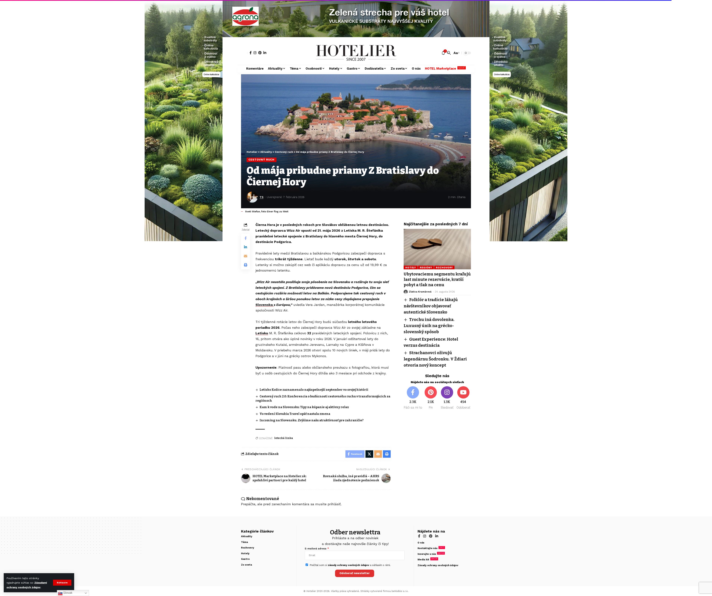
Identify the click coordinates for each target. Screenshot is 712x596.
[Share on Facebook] (245, 238)
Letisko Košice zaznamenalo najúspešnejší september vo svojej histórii (314, 389)
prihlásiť (334, 504)
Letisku (262, 333)
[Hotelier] (356, 53)
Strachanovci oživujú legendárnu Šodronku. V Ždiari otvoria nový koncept (435, 359)
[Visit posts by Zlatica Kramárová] (406, 292)
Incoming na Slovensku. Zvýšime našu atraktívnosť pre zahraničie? (312, 420)
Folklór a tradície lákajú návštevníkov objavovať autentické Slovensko (431, 305)
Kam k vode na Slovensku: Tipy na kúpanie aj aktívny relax (304, 407)
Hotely (410, 267)
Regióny (426, 267)
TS (261, 197)
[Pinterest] (259, 52)
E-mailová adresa (316, 548)
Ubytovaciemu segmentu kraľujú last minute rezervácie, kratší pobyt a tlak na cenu (437, 279)
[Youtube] (463, 398)
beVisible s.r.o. (400, 591)
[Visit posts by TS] (252, 197)
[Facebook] (251, 52)
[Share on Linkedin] (245, 247)
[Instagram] (255, 52)
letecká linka (283, 438)
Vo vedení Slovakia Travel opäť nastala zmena (295, 414)
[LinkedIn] (264, 52)
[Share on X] (369, 454)
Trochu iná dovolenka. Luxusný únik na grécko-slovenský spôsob (429, 325)
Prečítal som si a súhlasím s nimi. (350, 565)
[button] (62, 583)
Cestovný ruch (261, 159)
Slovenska (265, 305)
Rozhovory (444, 267)
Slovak (67, 592)
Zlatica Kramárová (420, 291)
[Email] (245, 256)
